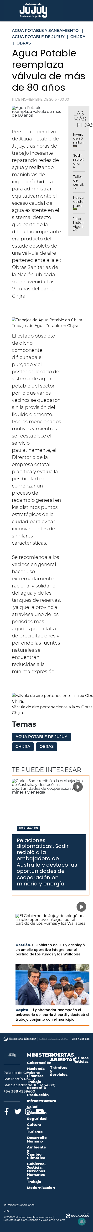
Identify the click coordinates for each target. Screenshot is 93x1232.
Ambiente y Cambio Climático (36, 1152)
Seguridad (36, 1118)
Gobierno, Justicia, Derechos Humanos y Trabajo (36, 1173)
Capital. (23, 1010)
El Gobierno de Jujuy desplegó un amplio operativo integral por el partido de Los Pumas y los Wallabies (50, 950)
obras (47, 746)
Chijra (23, 746)
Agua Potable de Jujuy (41, 737)
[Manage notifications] (82, 1221)
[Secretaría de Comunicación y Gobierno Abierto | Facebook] (7, 1111)
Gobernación (28, 828)
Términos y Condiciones (19, 1205)
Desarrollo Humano (37, 1139)
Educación (36, 1112)
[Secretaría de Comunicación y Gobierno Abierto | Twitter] (17, 1111)
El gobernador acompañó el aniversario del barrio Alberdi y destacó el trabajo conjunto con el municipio (52, 1015)
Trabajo (34, 1081)
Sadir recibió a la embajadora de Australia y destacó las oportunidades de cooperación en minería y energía (47, 864)
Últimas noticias (80, 1060)
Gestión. (23, 945)
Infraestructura (41, 1100)
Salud (32, 1106)
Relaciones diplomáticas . (35, 843)
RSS (6, 1211)
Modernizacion (41, 1187)
